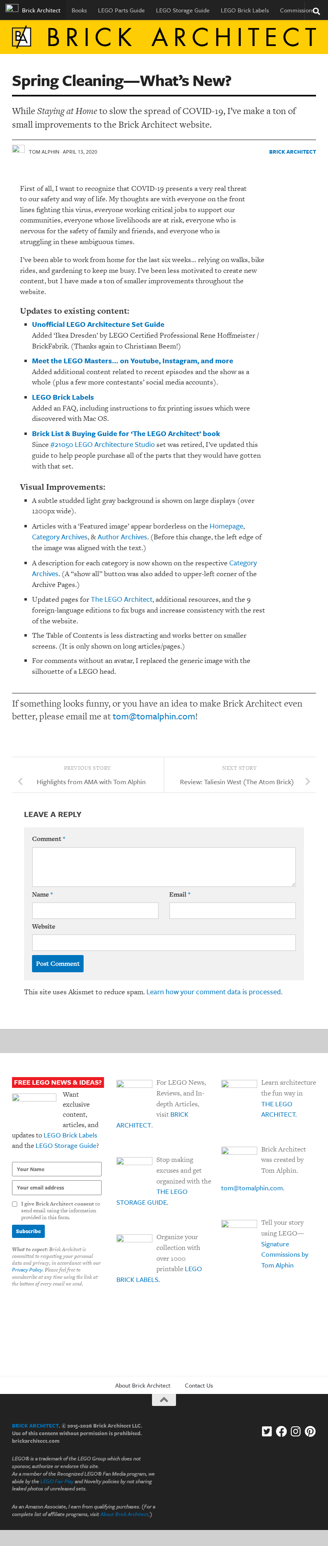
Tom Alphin (44, 152)
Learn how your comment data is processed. (214, 991)
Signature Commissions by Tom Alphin (284, 1254)
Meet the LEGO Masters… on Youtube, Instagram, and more (132, 360)
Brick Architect (40, 10)
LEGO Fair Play (57, 1481)
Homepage (226, 526)
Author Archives (122, 536)
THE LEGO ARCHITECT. (279, 1109)
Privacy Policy (27, 1270)
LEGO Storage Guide (183, 10)
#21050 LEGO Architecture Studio (102, 444)
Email (179, 894)
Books (79, 10)
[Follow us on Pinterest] (310, 1431)
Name (42, 894)
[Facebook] (281, 1431)
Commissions (297, 10)
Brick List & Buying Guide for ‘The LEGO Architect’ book (126, 433)
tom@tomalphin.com (154, 716)
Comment (48, 838)
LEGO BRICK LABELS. (159, 1274)
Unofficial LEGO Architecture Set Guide (98, 324)
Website (43, 926)
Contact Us (199, 1385)
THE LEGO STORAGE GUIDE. (152, 1196)
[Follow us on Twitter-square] (267, 1431)
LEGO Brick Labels (245, 10)
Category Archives (60, 536)
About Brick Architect (142, 1385)
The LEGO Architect (121, 599)
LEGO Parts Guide (121, 10)
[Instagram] (296, 1431)
